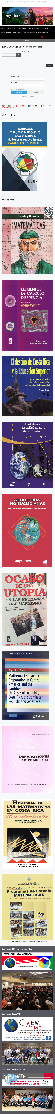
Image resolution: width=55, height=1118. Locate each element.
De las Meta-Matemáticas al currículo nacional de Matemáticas (16, 37)
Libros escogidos (22, 28)
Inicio (2, 28)
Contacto (36, 37)
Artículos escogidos (34, 28)
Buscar (4, 63)
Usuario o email (15, 76)
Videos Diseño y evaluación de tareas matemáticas (36, 32)
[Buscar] (18, 55)
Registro (36, 92)
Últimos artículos (45, 28)
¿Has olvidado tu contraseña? (28, 96)
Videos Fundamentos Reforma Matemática (11, 32)
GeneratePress (35, 1115)
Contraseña (14, 82)
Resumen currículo (11, 28)
